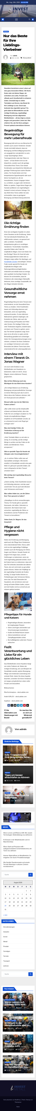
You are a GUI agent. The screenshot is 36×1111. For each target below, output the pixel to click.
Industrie (6, 932)
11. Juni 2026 (10, 1007)
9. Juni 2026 (10, 1028)
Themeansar (18, 1102)
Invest (5, 936)
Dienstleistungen (9, 927)
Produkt (6, 31)
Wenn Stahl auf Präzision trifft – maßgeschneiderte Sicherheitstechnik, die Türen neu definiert (17, 848)
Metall (5, 941)
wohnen (6, 966)
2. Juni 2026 (10, 1049)
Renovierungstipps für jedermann (17, 796)
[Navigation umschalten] (16, 19)
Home (18, 1106)
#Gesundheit (27, 58)
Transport (6, 961)
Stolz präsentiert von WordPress (12, 1099)
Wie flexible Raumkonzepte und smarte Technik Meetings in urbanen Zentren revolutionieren (16, 864)
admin (15, 55)
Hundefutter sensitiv (10, 261)
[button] (29, 19)
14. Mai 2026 (10, 1070)
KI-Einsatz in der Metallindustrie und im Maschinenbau (17, 1025)
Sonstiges (6, 951)
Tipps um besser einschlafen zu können (17, 776)
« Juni (5, 915)
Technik (5, 956)
